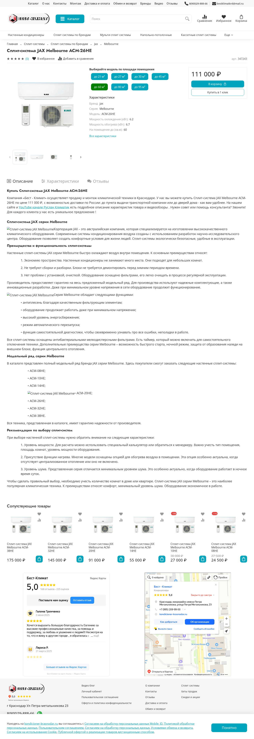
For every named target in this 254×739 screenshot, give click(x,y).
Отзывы (172, 3)
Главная (12, 44)
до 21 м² (99, 76)
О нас (46, 3)
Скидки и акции (190, 697)
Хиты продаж (189, 691)
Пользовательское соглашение (100, 697)
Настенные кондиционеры (26, 35)
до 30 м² (139, 76)
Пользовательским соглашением (61, 728)
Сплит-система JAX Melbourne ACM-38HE (19, 547)
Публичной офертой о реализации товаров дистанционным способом (106, 732)
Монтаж (75, 3)
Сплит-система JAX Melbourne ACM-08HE (223, 547)
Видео (158, 3)
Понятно (229, 727)
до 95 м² (139, 87)
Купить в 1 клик (217, 92)
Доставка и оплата (97, 3)
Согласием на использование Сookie (32, 732)
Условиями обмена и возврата (172, 728)
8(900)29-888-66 (198, 3)
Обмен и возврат (125, 3)
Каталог (33, 3)
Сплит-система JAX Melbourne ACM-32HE (60, 547)
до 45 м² (160, 76)
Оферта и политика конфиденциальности (106, 703)
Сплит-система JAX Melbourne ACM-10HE (183, 547)
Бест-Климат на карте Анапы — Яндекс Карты (66, 674)
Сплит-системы (34, 44)
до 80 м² (119, 87)
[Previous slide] (12, 106)
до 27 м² (119, 76)
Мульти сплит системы (115, 35)
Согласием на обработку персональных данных (117, 728)
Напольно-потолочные (156, 35)
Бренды (145, 3)
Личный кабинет (92, 691)
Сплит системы (190, 685)
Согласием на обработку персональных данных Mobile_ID (123, 724)
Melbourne (111, 44)
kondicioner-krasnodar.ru (41, 724)
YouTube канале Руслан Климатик (44, 207)
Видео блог (88, 685)
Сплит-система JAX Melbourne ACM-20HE (101, 547)
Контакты (60, 3)
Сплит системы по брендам (72, 35)
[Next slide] (78, 106)
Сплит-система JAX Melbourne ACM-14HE (142, 547)
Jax (96, 44)
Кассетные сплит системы (198, 35)
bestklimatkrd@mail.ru (230, 3)
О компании (152, 685)
